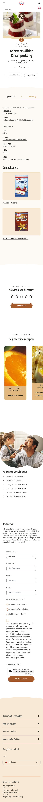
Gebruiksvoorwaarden (11, 792)
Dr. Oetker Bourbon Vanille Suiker (15, 140)
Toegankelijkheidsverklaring (13, 797)
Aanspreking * (12, 552)
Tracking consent (9, 786)
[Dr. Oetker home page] (21, 3)
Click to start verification (23, 671)
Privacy (5, 794)
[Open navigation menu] (4, 3)
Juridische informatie (10, 790)
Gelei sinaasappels (15, 373)
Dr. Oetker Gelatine (9, 113)
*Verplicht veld (13, 664)
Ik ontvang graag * (15, 600)
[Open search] (39, 3)
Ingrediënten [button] (10, 97)
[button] (21, 42)
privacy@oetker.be (16, 658)
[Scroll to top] (37, 795)
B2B (4, 788)
